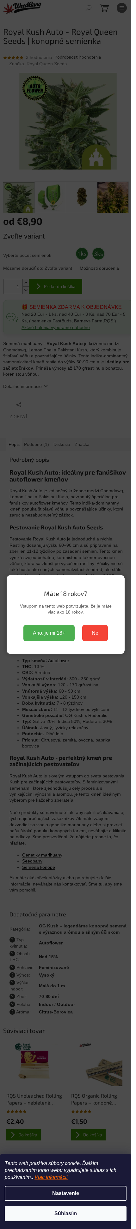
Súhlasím (65, 1213)
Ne (95, 633)
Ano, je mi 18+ (49, 633)
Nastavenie (65, 1193)
